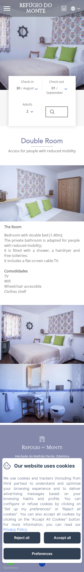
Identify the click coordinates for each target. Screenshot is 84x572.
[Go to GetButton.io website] (11, 567)
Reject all (21, 537)
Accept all (62, 537)
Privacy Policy (15, 529)
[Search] (56, 111)
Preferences (42, 553)
